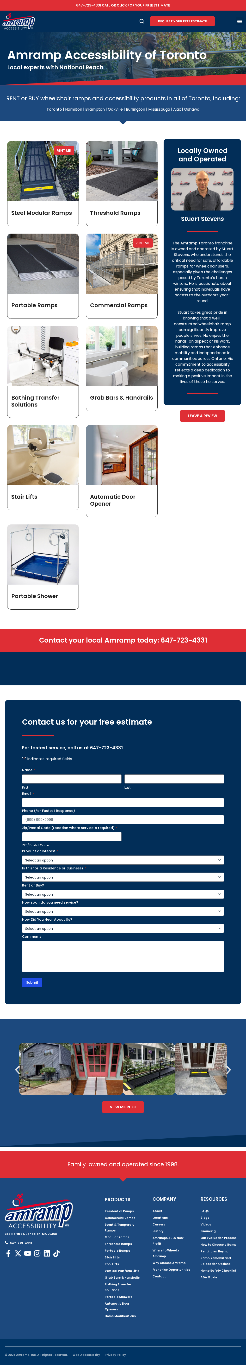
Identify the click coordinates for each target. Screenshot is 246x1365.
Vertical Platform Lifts (122, 1271)
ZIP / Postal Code (35, 845)
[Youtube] (27, 1253)
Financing (208, 1231)
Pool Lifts (112, 1264)
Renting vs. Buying (214, 1251)
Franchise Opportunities (171, 1270)
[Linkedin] (46, 1253)
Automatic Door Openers (117, 1306)
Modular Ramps (117, 1237)
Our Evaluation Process (218, 1238)
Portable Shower (34, 596)
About (157, 1211)
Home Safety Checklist (218, 1271)
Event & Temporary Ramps (119, 1227)
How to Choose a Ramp (218, 1245)
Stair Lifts (24, 497)
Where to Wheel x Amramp (166, 1253)
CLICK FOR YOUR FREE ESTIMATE (143, 5)
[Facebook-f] (8, 1253)
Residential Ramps (119, 1211)
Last (127, 787)
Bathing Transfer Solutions (35, 401)
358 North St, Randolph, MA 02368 (31, 1234)
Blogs (205, 1218)
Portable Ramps (34, 305)
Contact (159, 1276)
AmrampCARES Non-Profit (168, 1241)
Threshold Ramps (115, 213)
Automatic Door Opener (112, 500)
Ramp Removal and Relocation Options (216, 1261)
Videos (206, 1224)
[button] (240, 21)
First (25, 787)
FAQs (205, 1211)
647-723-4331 (88, 5)
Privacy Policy (115, 1355)
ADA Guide (209, 1277)
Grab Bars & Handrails (121, 398)
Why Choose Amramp (169, 1263)
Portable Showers (118, 1297)
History (158, 1231)
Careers (159, 1224)
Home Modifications (120, 1316)
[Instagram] (37, 1253)
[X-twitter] (18, 1253)
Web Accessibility (86, 1355)
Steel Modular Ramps (41, 213)
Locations (160, 1218)
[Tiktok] (56, 1253)
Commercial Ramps (119, 305)
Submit (32, 982)
